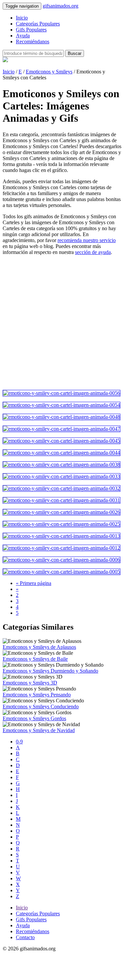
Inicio (22, 18)
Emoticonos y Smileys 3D (30, 683)
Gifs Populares (31, 29)
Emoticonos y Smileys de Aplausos (39, 647)
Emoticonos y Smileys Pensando (37, 694)
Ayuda (23, 35)
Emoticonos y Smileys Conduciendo (41, 706)
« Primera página (33, 583)
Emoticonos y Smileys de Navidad (39, 730)
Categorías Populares (38, 23)
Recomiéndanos (32, 41)
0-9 (19, 741)
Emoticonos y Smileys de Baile (35, 659)
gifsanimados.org (60, 6)
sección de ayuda (93, 252)
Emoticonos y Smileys (49, 71)
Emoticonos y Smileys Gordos (34, 718)
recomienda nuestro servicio (87, 240)
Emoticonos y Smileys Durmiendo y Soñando (50, 671)
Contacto (25, 937)
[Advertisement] (62, 323)
